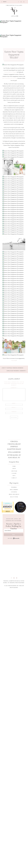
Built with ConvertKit (13, 538)
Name (14, 403)
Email (14, 407)
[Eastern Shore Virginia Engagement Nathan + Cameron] (14, 41)
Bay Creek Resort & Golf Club (9, 78)
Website (14, 411)
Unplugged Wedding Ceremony (16, 370)
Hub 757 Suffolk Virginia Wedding (12, 367)
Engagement (14, 58)
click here (13, 360)
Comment (14, 387)
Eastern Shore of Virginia (10, 72)
